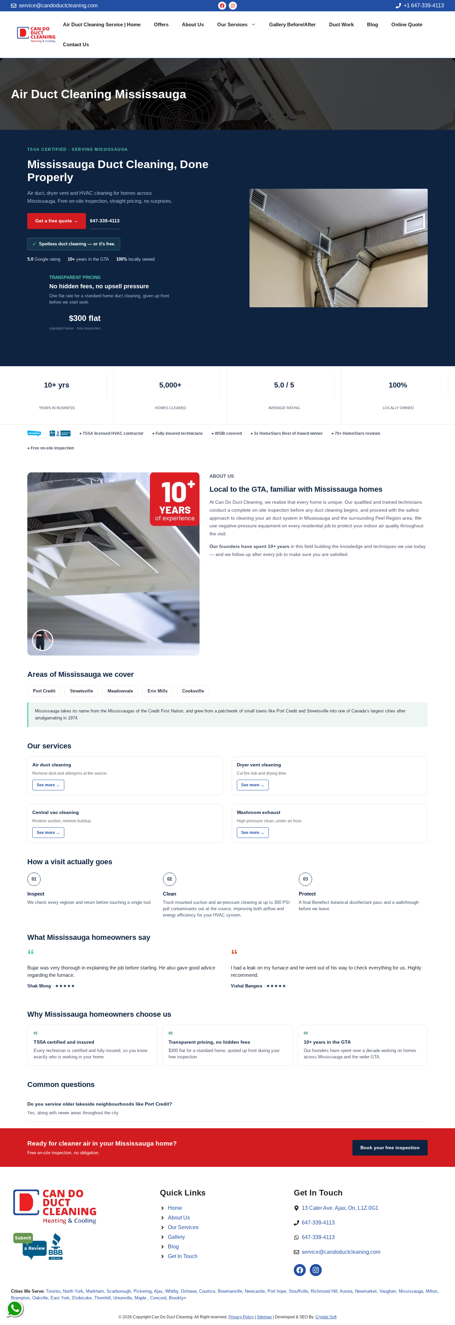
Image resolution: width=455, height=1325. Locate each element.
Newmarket (366, 1291)
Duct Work (341, 24)
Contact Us (76, 44)
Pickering (143, 1291)
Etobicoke (82, 1297)
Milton (431, 1291)
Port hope (276, 1291)
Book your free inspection (390, 1147)
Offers (161, 24)
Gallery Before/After (292, 24)
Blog (372, 24)
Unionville (122, 1297)
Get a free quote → (56, 220)
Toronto (53, 1291)
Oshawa (189, 1291)
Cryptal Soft (325, 1317)
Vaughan (387, 1291)
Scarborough (119, 1291)
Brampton (20, 1297)
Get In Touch (183, 1256)
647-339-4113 (105, 220)
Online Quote (406, 24)
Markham (95, 1291)
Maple (141, 1297)
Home (175, 1208)
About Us (193, 24)
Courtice (207, 1291)
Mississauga (411, 1291)
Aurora (346, 1291)
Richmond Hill (324, 1291)
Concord (158, 1297)
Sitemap (264, 1317)
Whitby (171, 1291)
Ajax (158, 1291)
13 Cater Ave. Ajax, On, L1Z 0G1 (340, 1208)
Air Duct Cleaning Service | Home (102, 24)
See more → (48, 785)
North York (73, 1291)
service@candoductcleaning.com (58, 5)
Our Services (232, 24)
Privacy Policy (241, 1317)
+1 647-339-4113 (424, 5)
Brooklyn (177, 1297)
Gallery (176, 1237)
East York (60, 1297)
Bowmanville (230, 1291)
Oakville (40, 1297)
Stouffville (298, 1291)
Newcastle (255, 1291)
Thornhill (102, 1297)
